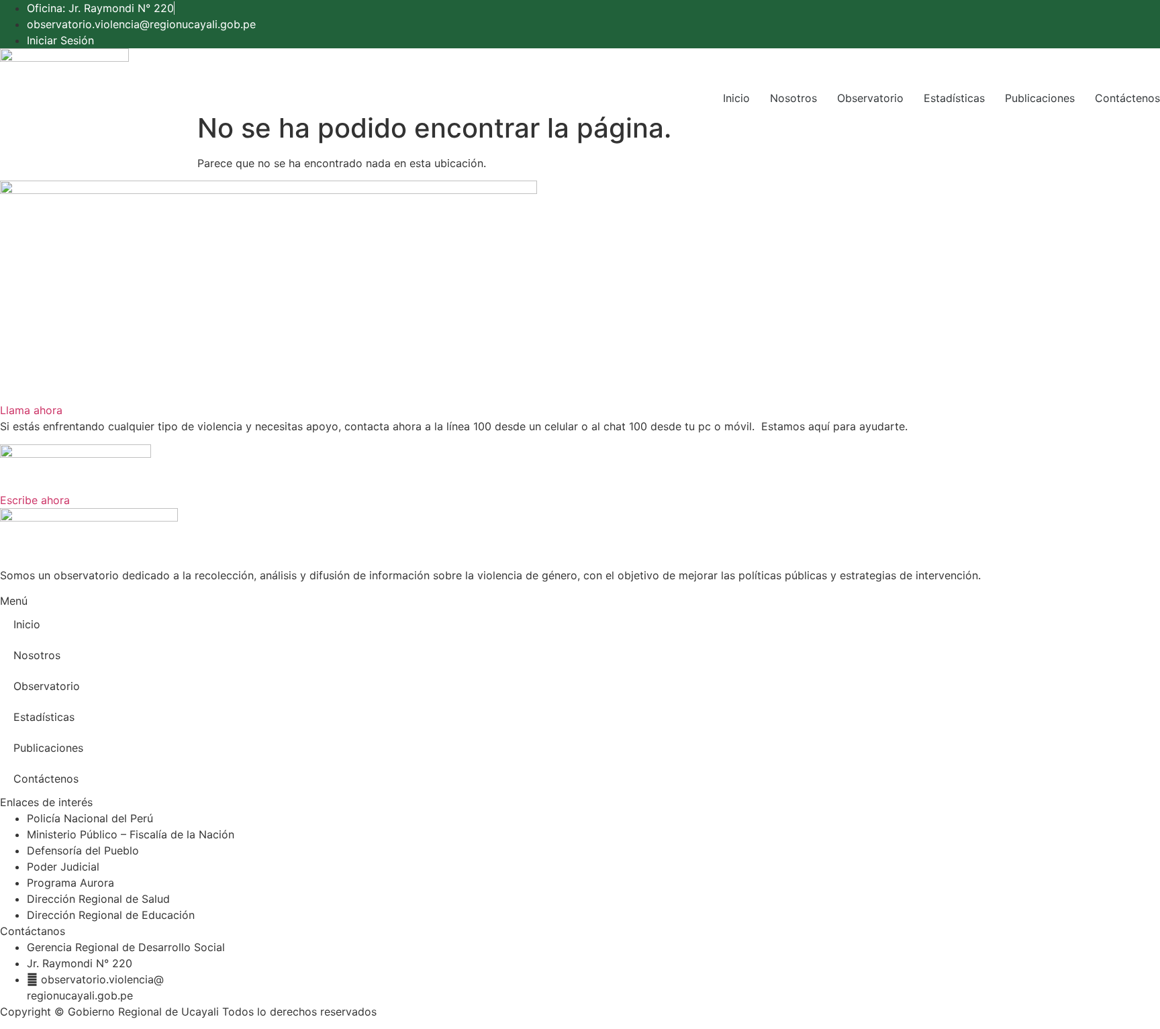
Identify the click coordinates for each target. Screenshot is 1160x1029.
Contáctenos (1127, 98)
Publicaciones (1040, 98)
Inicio (736, 98)
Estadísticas (954, 98)
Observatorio (870, 98)
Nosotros (793, 98)
